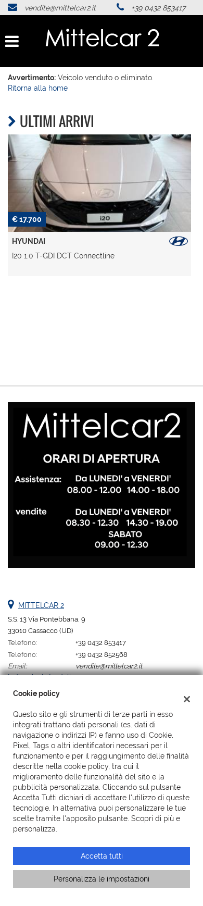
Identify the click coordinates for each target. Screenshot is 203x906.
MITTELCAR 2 (41, 605)
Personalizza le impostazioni (101, 879)
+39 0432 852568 (101, 654)
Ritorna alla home (38, 88)
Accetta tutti (102, 856)
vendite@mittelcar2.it (60, 8)
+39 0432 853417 (158, 8)
